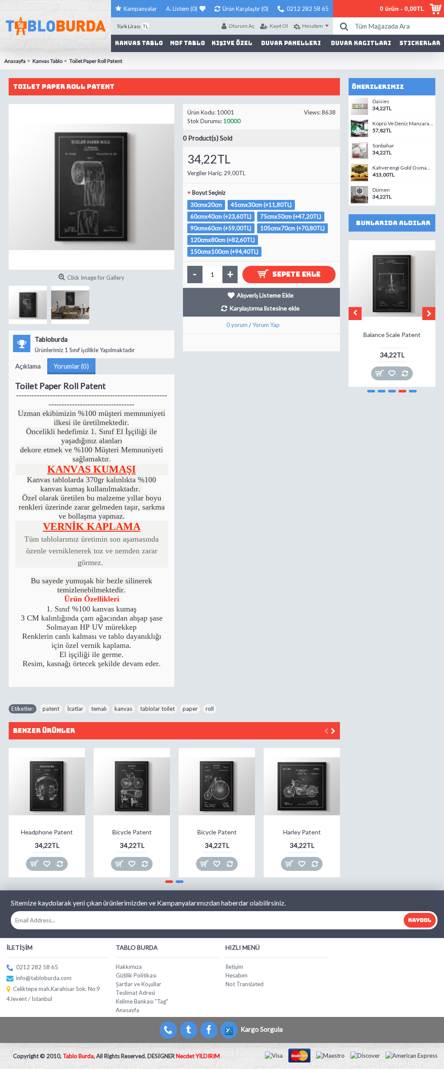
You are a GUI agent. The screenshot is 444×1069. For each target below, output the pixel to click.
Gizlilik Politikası (136, 975)
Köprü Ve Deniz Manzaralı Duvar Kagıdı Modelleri (402, 124)
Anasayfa (127, 1010)
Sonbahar (383, 146)
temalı (99, 708)
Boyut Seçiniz (208, 192)
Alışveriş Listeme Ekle (265, 295)
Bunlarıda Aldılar (393, 223)
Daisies (380, 101)
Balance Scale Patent (392, 334)
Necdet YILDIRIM (198, 1056)
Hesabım (236, 975)
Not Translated (244, 984)
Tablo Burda (78, 1056)
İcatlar (75, 708)
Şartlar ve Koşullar (138, 984)
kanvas (123, 708)
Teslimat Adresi (135, 992)
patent (50, 708)
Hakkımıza (129, 966)
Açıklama (28, 366)
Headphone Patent (47, 832)
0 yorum (237, 324)
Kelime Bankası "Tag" (142, 1001)
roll (210, 708)
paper (190, 708)
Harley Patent (302, 832)
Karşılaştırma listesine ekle (264, 308)
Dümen (381, 190)
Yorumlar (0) (71, 366)
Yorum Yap (266, 324)
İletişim (234, 966)
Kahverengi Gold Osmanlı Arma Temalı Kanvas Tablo (402, 168)
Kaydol (419, 920)
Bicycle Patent (132, 832)
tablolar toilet (157, 708)
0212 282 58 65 (37, 967)
